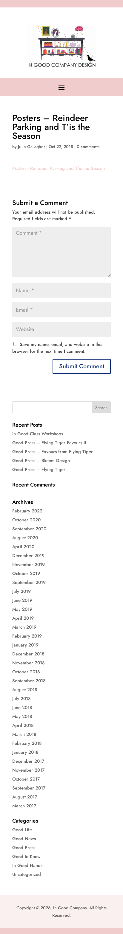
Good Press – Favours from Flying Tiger (52, 451)
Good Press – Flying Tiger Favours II (49, 442)
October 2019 (26, 573)
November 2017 (28, 770)
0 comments (88, 147)
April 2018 (23, 725)
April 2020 (23, 546)
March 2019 (24, 627)
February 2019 (27, 636)
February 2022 (27, 511)
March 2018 (24, 734)
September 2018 (29, 680)
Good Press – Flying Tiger (38, 469)
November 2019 (28, 564)
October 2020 (26, 520)
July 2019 (21, 591)
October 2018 (26, 672)
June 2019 (22, 600)
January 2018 (25, 752)
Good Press (23, 847)
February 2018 (27, 743)
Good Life (22, 829)
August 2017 (24, 797)
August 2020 (25, 537)
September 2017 (28, 788)
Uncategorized (26, 874)
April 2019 (23, 618)
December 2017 (28, 761)
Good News (24, 838)
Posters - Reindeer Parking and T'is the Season (58, 168)
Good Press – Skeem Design (41, 460)
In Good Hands (27, 865)
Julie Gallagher (31, 147)
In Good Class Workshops (37, 434)
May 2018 (22, 716)
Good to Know (26, 856)
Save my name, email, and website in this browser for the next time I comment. (57, 348)
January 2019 (25, 645)
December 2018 (28, 654)
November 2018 (28, 663)
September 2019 (29, 582)
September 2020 (29, 529)
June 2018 (22, 707)
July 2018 (21, 698)
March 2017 (24, 806)
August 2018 (24, 689)
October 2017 (26, 779)
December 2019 (28, 555)
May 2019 (22, 609)
